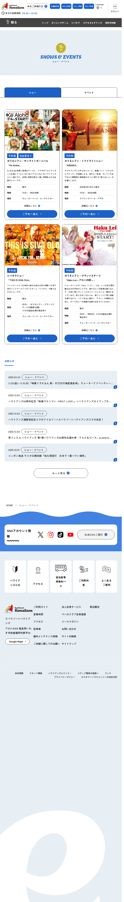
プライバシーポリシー (64, 676)
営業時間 (38, 614)
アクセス (38, 621)
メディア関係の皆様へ (88, 673)
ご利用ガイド (40, 607)
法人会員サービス (71, 607)
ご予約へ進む (30, 214)
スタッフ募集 (35, 673)
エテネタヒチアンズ (92, 22)
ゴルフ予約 (89, 6)
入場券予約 (55, 6)
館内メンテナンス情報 (45, 636)
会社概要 (19, 673)
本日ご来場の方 (35, 6)
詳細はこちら (30, 205)
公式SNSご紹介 (94, 534)
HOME (9, 505)
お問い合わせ (69, 629)
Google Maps (16, 641)
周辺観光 (95, 607)
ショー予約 (77, 6)
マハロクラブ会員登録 (74, 614)
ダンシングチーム (59, 22)
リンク (108, 673)
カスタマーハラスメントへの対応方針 (99, 676)
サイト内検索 (69, 636)
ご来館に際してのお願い (46, 643)
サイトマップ (69, 643)
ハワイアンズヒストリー (60, 673)
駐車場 (37, 629)
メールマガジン (70, 621)
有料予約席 (110, 22)
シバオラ (75, 22)
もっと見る (58, 473)
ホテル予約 (66, 6)
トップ (45, 22)
